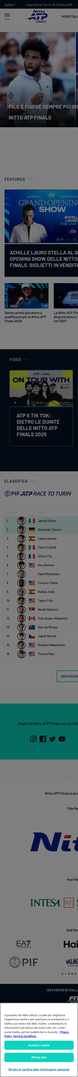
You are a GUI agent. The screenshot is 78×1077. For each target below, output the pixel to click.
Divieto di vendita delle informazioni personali (39, 1069)
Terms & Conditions (24, 1036)
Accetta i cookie (38, 1045)
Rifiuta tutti (39, 1057)
